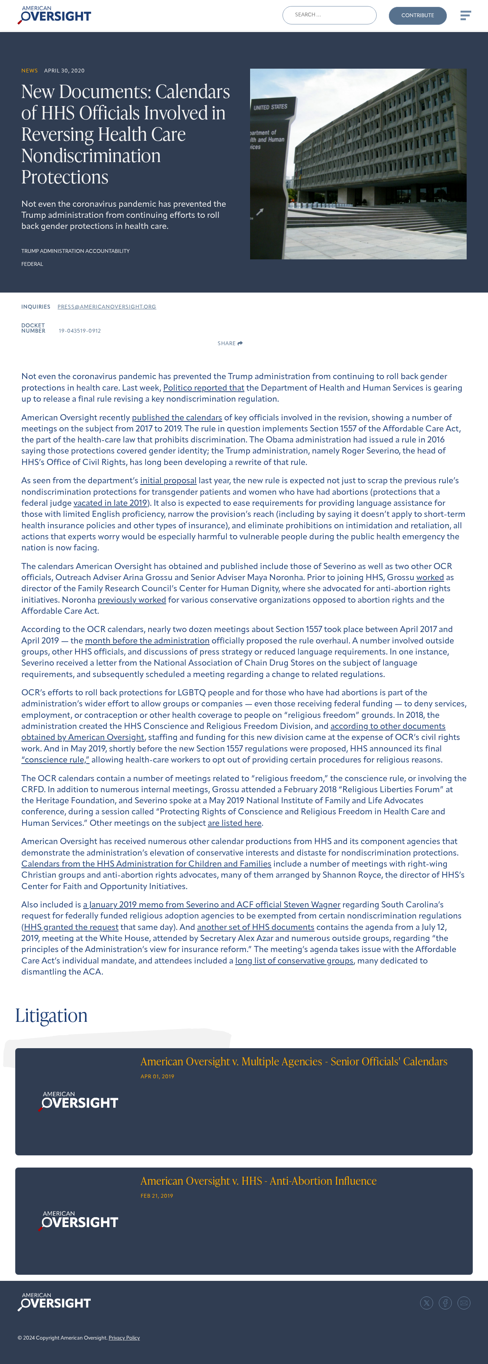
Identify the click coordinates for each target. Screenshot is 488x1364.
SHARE (228, 343)
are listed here (235, 823)
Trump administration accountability (75, 251)
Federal (32, 264)
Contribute (417, 15)
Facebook (445, 1302)
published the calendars (177, 418)
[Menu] (465, 15)
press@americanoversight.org (107, 307)
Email (464, 1302)
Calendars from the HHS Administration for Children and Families (146, 864)
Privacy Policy (124, 1338)
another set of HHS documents (256, 927)
